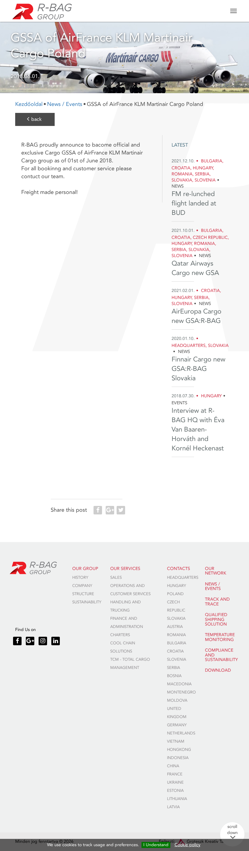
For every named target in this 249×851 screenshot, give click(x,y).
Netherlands (181, 733)
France (174, 774)
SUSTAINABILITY (86, 602)
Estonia (175, 790)
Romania (176, 635)
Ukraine (175, 782)
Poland (175, 594)
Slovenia (176, 659)
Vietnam (175, 741)
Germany (177, 725)
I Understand (156, 845)
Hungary (176, 585)
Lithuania (177, 799)
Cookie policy (187, 845)
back (36, 119)
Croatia (175, 651)
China (173, 766)
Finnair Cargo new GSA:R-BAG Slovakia (198, 369)
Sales (116, 577)
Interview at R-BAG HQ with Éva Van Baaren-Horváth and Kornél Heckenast (198, 429)
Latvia (173, 807)
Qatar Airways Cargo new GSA (195, 268)
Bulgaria (176, 643)
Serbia (173, 667)
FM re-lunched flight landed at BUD (194, 203)
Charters (120, 635)
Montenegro (181, 692)
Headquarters (182, 577)
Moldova (177, 700)
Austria (175, 626)
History (80, 577)
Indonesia (178, 758)
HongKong (179, 749)
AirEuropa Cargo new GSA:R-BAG (196, 316)
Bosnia (174, 676)
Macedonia (179, 684)
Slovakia (176, 618)
